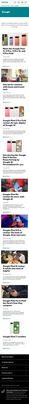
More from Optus (7, 357)
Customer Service (7, 362)
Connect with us (7, 373)
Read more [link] (6, 66)
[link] (18, 2)
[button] (22, 2)
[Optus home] (5, 2)
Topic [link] (12, 5)
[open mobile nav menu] (25, 2)
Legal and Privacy (7, 378)
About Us (5, 367)
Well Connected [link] (5, 5)
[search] (15, 2)
